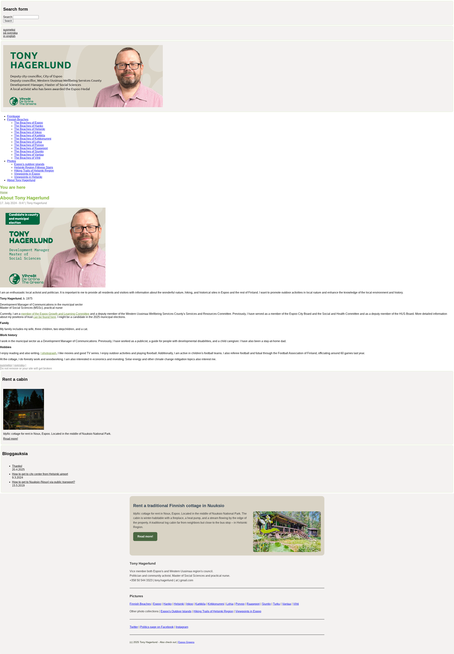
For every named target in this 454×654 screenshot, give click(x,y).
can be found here (44, 316)
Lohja (229, 603)
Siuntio (266, 603)
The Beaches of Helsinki (29, 129)
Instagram (182, 626)
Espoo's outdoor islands (29, 164)
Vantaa (286, 603)
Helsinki (179, 603)
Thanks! (17, 466)
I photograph (48, 353)
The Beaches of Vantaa (29, 154)
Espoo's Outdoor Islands (176, 611)
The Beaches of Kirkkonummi (32, 138)
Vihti (296, 603)
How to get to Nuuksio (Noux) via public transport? (43, 481)
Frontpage (13, 116)
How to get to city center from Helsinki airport (40, 474)
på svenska (10, 32)
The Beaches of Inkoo (28, 132)
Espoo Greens (186, 642)
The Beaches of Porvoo (29, 145)
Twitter (134, 626)
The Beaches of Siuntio (29, 151)
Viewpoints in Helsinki (28, 176)
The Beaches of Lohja (28, 141)
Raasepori (253, 603)
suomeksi (9, 29)
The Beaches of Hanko (28, 125)
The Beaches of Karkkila (29, 135)
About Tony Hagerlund (21, 180)
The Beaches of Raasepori (31, 148)
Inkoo (189, 603)
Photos (11, 161)
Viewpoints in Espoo (27, 173)
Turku (276, 603)
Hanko (167, 603)
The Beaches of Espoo (28, 122)
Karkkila (200, 603)
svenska (19, 365)
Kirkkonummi (216, 603)
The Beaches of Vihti (27, 157)
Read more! (10, 438)
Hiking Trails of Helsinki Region (34, 170)
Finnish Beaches (17, 119)
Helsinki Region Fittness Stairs (33, 167)
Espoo (157, 603)
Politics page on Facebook (157, 626)
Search (8, 16)
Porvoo (240, 603)
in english (9, 36)
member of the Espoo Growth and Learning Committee (55, 313)
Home (4, 192)
